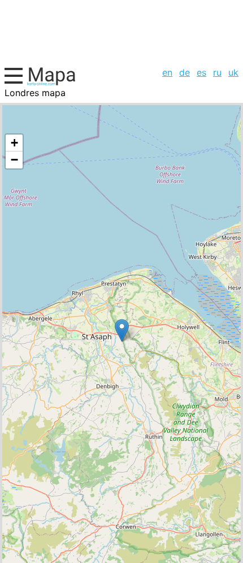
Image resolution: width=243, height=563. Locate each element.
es (201, 72)
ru (217, 72)
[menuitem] (167, 72)
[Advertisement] (121, 31)
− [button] (14, 160)
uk (233, 72)
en (167, 72)
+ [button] (14, 143)
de (184, 72)
